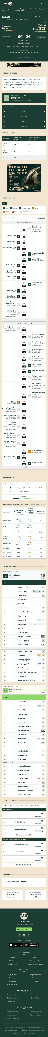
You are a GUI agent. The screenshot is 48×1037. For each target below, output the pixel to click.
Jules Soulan (11, 241)
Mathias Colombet (9, 247)
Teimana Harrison (24, 608)
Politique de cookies (10, 1031)
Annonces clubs (12, 1012)
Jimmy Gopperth (8, 408)
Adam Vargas (37, 462)
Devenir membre (24, 929)
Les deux (5, 806)
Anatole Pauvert (38, 349)
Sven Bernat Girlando (36, 384)
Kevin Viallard (9, 434)
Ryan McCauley (23, 714)
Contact (24, 1031)
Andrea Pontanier (38, 334)
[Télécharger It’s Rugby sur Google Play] (31, 945)
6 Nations (12, 961)
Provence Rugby (6, 27)
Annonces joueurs (36, 1012)
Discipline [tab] (27, 484)
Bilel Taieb (10, 311)
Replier (24, 320)
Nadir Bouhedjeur (9, 415)
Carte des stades (12, 998)
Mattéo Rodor (37, 357)
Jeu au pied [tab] (19, 484)
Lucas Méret (36, 259)
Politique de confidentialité (35, 1028)
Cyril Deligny (36, 342)
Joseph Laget (17, 97)
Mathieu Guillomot (24, 751)
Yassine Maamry (23, 718)
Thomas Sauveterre (11, 303)
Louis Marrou (22, 747)
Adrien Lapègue (23, 641)
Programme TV (12, 1001)
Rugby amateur (35, 975)
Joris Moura (22, 759)
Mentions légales (20, 1028)
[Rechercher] (42, 3)
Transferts (12, 978)
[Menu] (5, 3)
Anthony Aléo (22, 702)
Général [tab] (5, 484)
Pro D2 (34, 17)
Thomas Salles (11, 277)
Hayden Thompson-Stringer (10, 424)
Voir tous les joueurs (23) (24, 835)
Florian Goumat (37, 376)
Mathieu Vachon (38, 370)
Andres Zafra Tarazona (26, 612)
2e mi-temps (25, 323)
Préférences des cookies (36, 1031)
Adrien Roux (22, 722)
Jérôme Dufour (23, 600)
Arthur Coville (11, 265)
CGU (19, 1031)
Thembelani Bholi (38, 393)
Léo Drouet (22, 628)
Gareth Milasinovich (36, 227)
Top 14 (12, 958)
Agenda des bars (35, 1015)
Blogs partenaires (12, 984)
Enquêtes (12, 981)
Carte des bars (35, 998)
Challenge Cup (12, 964)
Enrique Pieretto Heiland (10, 442)
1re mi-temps (25, 222)
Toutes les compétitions (35, 964)
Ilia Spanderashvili (24, 726)
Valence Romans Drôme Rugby (39, 27)
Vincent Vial (22, 710)
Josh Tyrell (21, 604)
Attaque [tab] (11, 484)
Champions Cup (35, 961)
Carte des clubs (36, 995)
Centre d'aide (9, 1028)
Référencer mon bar (12, 1018)
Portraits (36, 981)
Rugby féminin (12, 975)
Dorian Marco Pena (37, 283)
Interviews (35, 978)
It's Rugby (3, 9)
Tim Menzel (22, 735)
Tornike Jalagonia (9, 327)
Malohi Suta (22, 616)
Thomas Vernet (23, 587)
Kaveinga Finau (23, 632)
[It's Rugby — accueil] (10, 4)
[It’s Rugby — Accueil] (24, 916)
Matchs (10, 10)
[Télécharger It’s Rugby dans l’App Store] (16, 945)
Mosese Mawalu (38, 253)
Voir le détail (39, 816)
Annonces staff (12, 1015)
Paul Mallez (22, 595)
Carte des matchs (12, 995)
